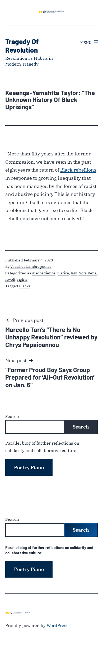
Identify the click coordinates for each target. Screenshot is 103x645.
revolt (10, 279)
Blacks (24, 285)
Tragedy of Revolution (22, 45)
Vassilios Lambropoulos (31, 266)
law (74, 272)
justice (63, 272)
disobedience (43, 272)
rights (22, 279)
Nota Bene (87, 272)
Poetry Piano (29, 467)
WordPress (57, 625)
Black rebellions (78, 170)
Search (12, 416)
